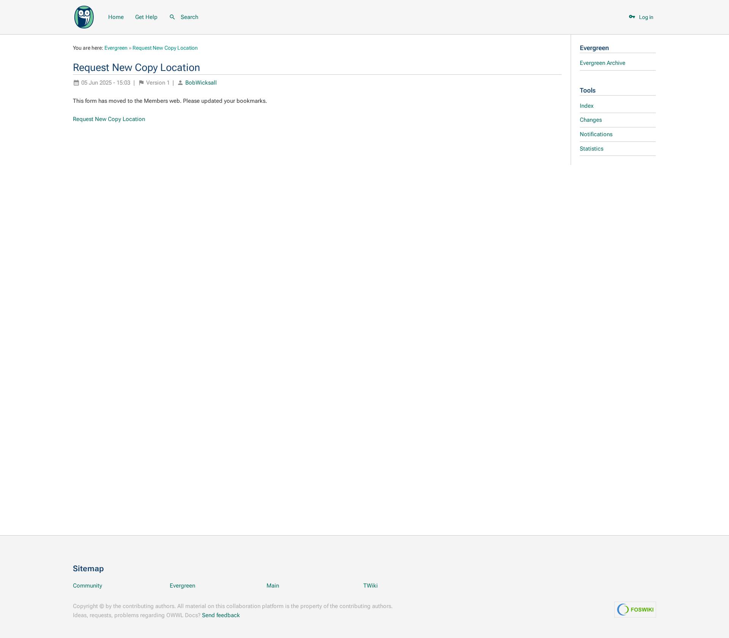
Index (586, 105)
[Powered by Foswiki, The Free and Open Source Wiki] (84, 16)
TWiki (370, 585)
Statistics (591, 148)
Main (273, 585)
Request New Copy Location (165, 48)
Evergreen (594, 48)
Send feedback (221, 615)
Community (87, 585)
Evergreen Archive (602, 63)
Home (116, 17)
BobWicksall (201, 82)
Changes (591, 119)
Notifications (596, 134)
